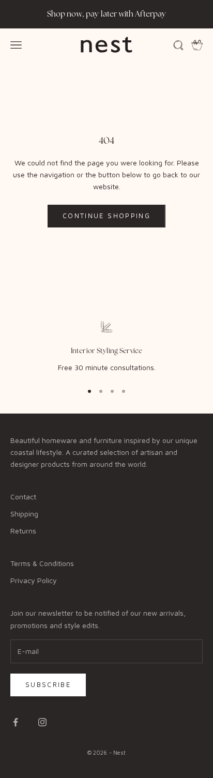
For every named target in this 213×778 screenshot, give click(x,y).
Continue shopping (106, 215)
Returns (23, 530)
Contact (23, 496)
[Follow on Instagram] (42, 722)
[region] (106, 347)
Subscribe (48, 684)
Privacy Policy (33, 580)
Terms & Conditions (42, 563)
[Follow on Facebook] (15, 722)
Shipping (24, 513)
